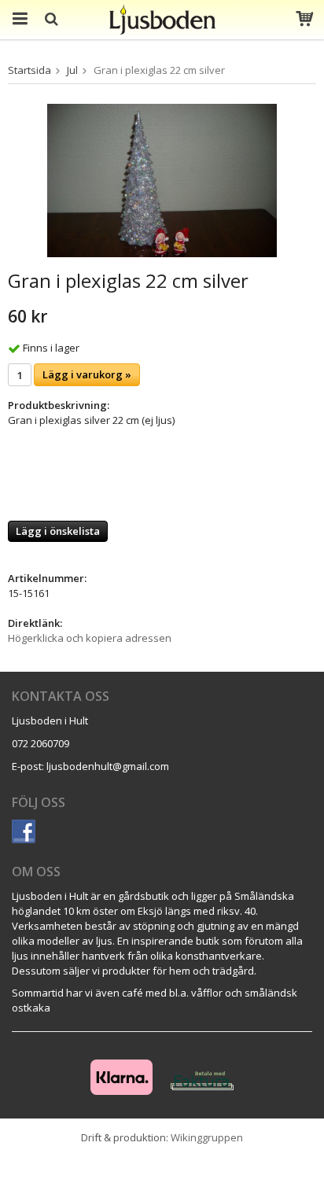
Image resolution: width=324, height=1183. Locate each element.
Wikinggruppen (207, 1137)
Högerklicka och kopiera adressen (89, 638)
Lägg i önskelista (58, 531)
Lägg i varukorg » (86, 374)
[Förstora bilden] (162, 179)
